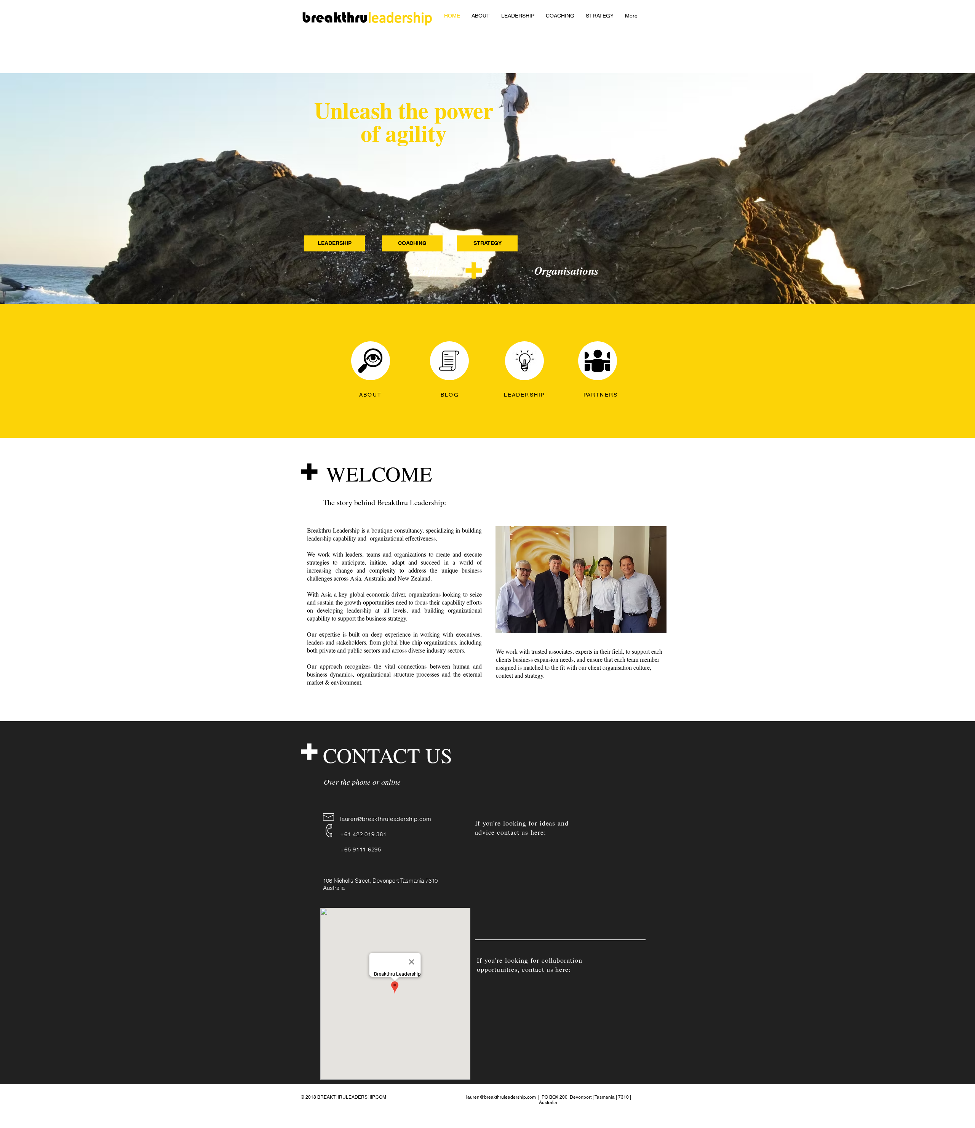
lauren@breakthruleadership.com (386, 818)
